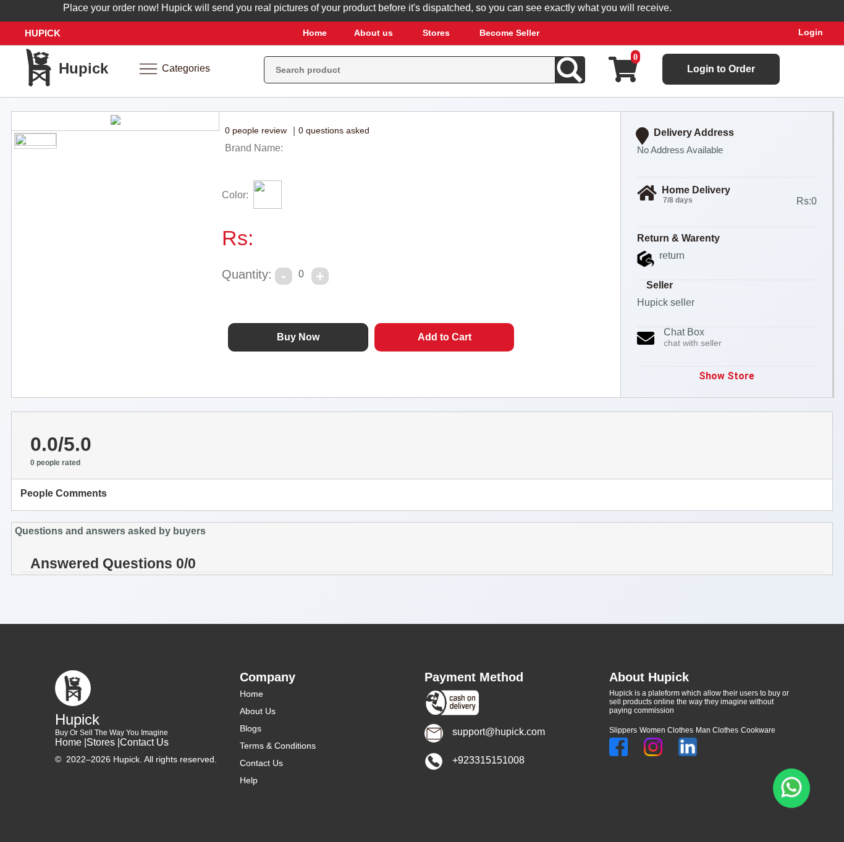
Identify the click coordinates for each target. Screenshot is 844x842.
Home (315, 33)
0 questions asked (333, 130)
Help (249, 780)
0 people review (256, 130)
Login (810, 32)
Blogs (250, 728)
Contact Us (144, 742)
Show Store (726, 376)
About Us (258, 711)
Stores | (103, 742)
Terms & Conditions (278, 746)
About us (373, 33)
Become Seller (509, 33)
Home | (71, 742)
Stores (436, 33)
